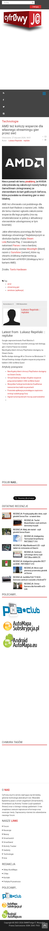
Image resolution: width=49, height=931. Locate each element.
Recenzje (7, 830)
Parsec (16, 245)
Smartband (8, 842)
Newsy (6, 834)
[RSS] (3, 93)
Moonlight (32, 248)
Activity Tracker (10, 846)
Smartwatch (9, 838)
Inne (5, 858)
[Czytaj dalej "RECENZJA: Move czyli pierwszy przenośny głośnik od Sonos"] (17, 570)
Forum (6, 826)
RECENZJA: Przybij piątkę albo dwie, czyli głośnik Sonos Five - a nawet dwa (30, 515)
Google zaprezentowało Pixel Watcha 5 (18, 340)
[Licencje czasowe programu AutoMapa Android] (21, 641)
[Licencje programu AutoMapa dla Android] (12, 914)
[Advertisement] (24, 61)
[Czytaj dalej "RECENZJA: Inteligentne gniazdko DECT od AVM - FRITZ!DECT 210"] (6, 563)
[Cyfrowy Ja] (23, 21)
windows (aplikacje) (15, 290)
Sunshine (16, 252)
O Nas (6, 874)
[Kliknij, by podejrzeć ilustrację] (24, 162)
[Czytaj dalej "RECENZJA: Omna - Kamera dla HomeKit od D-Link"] (17, 585)
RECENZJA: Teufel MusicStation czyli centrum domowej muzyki (35, 523)
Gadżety (7, 850)
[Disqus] (24, 439)
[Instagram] (3, 114)
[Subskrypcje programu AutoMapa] (21, 626)
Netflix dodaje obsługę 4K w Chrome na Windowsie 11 (24, 356)
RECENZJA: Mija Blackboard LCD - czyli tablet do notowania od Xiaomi (29, 546)
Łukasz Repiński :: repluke (19, 141)
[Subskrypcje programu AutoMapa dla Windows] (12, 905)
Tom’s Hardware (18, 269)
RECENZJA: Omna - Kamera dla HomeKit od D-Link (35, 586)
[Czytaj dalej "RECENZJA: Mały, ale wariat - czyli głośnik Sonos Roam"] (6, 531)
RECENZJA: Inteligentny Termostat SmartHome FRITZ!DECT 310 (34, 539)
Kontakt (7, 878)
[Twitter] (4, 107)
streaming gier (13, 287)
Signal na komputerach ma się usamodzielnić (26, 397)
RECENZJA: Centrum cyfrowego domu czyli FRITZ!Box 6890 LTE (33, 554)
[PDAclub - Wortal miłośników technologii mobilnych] (12, 896)
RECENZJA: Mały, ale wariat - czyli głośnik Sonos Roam (27, 531)
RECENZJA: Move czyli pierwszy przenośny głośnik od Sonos (35, 570)
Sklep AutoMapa (10, 870)
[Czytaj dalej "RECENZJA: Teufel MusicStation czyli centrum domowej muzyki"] (17, 522)
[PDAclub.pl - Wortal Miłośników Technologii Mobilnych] (21, 610)
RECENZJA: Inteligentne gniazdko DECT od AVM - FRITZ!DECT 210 (29, 562)
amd (9, 284)
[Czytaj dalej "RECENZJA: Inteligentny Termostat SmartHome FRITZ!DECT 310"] (17, 538)
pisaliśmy (30, 181)
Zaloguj (35, 7)
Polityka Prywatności (12, 882)
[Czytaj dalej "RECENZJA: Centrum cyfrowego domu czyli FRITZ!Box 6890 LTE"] (17, 554)
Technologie (10, 121)
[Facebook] (3, 100)
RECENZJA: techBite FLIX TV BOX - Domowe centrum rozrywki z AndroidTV (29, 578)
